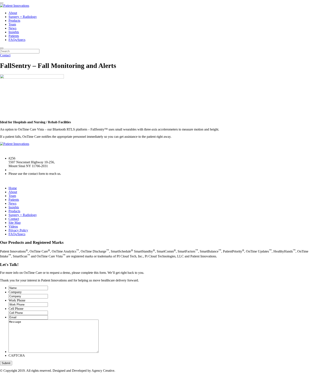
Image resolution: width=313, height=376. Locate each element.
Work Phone (17, 300)
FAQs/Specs (17, 40)
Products (14, 20)
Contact (5, 55)
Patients (14, 36)
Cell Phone (16, 308)
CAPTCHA (17, 355)
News (12, 28)
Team (12, 24)
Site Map (15, 222)
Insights (14, 32)
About (13, 13)
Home (13, 188)
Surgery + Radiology (23, 17)
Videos (13, 226)
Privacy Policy (18, 230)
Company (15, 292)
